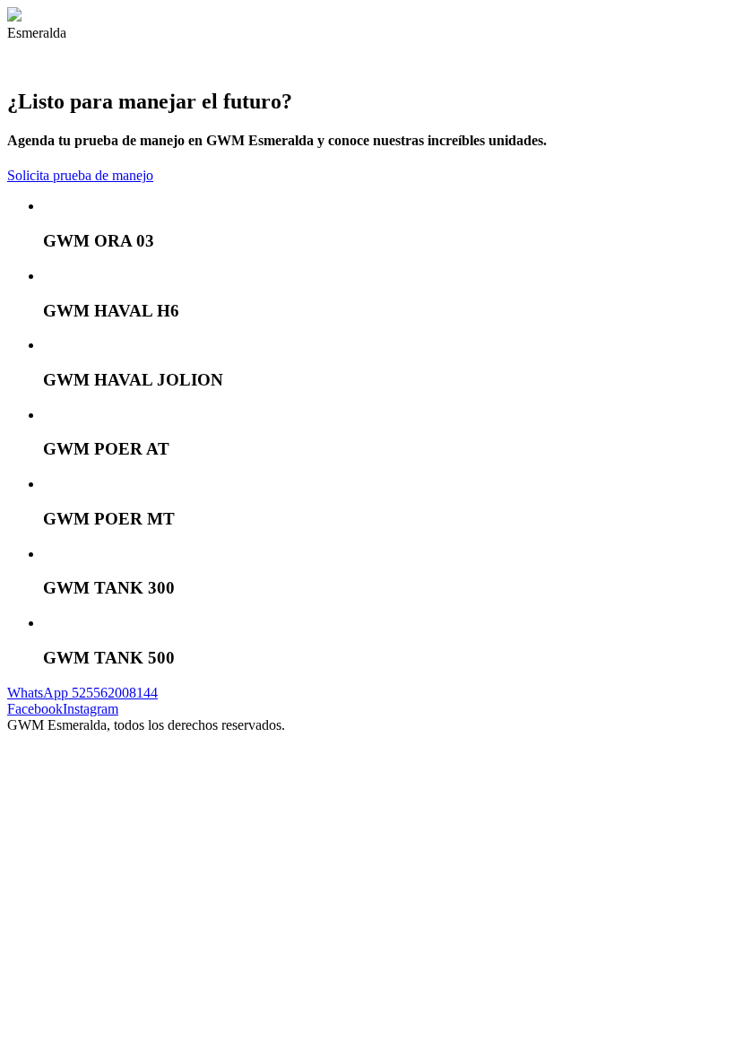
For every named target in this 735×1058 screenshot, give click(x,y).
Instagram (90, 708)
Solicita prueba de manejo (80, 175)
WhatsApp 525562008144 (82, 692)
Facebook (35, 708)
